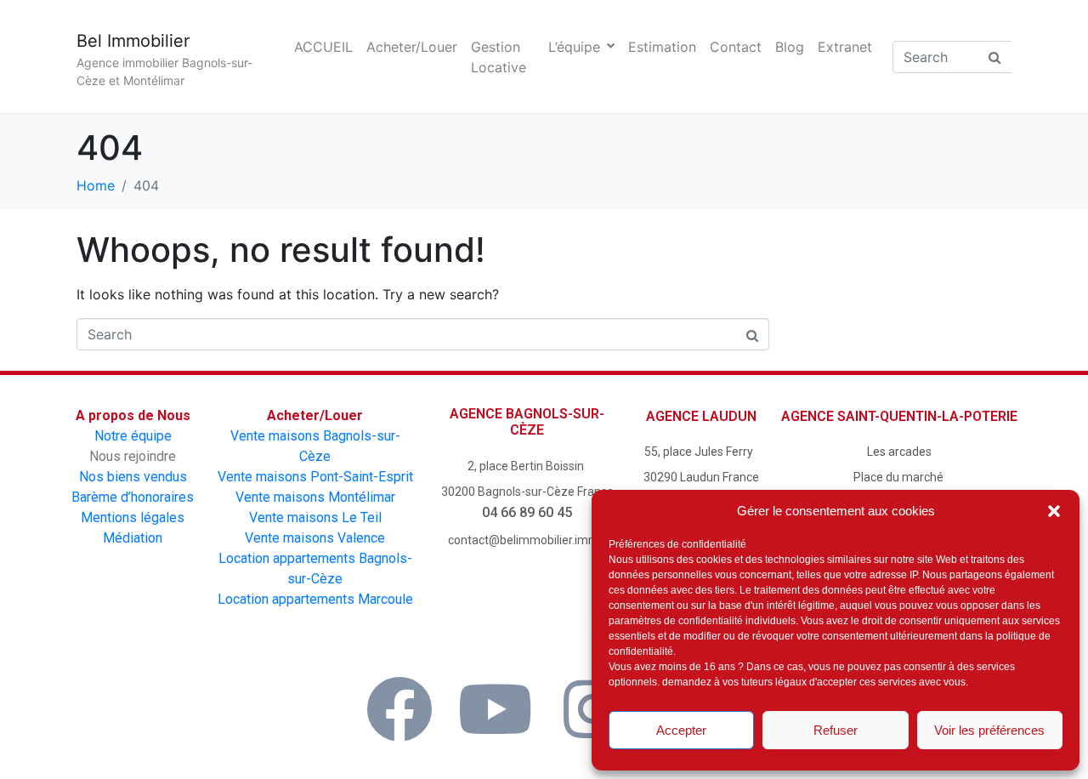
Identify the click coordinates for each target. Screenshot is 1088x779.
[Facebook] (399, 709)
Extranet (845, 46)
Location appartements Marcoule (315, 599)
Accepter (681, 730)
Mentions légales (132, 517)
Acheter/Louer (411, 46)
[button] (1054, 511)
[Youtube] (496, 709)
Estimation (662, 46)
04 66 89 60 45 (527, 512)
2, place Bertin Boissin (527, 466)
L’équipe (574, 46)
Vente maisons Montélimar (315, 497)
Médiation (132, 538)
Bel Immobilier (133, 41)
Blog (789, 46)
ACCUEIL (323, 46)
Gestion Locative (498, 57)
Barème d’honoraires (132, 497)
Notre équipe (133, 436)
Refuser (835, 730)
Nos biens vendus (133, 477)
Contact (736, 46)
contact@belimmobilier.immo (527, 540)
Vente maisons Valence (315, 538)
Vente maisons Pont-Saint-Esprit (315, 477)
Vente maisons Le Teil (315, 517)
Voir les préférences (989, 730)
